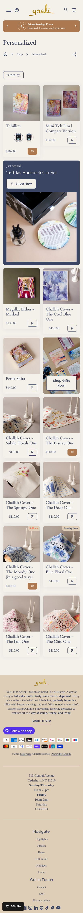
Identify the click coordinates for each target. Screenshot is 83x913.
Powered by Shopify (61, 753)
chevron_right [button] (75, 26)
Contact (41, 887)
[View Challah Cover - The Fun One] (21, 614)
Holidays (41, 865)
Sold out (33, 528)
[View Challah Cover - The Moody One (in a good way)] (21, 544)
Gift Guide (41, 859)
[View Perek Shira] (21, 356)
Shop (20, 54)
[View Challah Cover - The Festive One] (61, 415)
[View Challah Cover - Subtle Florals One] (21, 415)
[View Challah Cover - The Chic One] (61, 614)
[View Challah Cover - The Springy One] (21, 480)
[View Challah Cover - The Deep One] (61, 480)
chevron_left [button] (7, 26)
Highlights (42, 839)
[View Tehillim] (21, 103)
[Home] (41, 10)
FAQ (41, 893)
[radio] (18, 137)
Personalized (39, 54)
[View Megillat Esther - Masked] (21, 286)
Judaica (41, 845)
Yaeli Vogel (25, 753)
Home (41, 852)
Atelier (42, 872)
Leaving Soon (71, 528)
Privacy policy (41, 900)
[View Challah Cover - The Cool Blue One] (61, 286)
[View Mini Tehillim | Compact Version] (61, 103)
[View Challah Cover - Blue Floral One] (61, 544)
